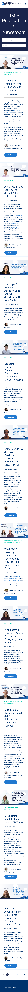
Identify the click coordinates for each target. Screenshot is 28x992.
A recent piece (18, 215)
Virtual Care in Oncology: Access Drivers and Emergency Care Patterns (13, 636)
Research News (8, 180)
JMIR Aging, (7, 807)
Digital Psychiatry (16, 542)
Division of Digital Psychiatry (12, 580)
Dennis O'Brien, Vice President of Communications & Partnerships (13, 148)
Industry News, (11, 72)
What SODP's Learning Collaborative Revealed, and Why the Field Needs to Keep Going (12, 559)
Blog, (5, 72)
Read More (11, 155)
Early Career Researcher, (11, 541)
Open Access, (8, 701)
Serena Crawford (14, 223)
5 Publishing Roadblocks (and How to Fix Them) (14, 819)
